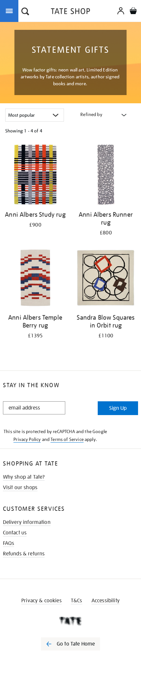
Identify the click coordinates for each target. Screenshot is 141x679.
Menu (10, 10)
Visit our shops (20, 487)
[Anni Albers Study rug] (35, 175)
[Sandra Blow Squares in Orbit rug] (105, 278)
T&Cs (76, 600)
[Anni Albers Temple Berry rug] (35, 278)
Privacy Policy (27, 439)
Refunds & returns (24, 553)
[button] (25, 12)
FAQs (8, 543)
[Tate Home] (70, 621)
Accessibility (105, 600)
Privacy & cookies (41, 600)
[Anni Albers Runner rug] (105, 175)
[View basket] (133, 11)
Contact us (15, 532)
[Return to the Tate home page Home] (70, 12)
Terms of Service (67, 439)
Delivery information (26, 522)
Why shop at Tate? (24, 477)
